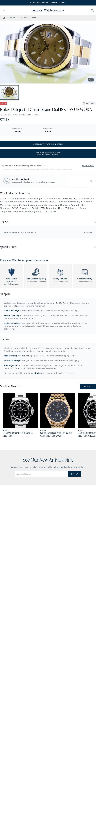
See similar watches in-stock (48, 144)
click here (38, 373)
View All (88, 386)
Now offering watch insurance (48, 3)
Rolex (12, 18)
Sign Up (74, 474)
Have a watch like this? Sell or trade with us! (48, 154)
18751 (34, 18)
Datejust (23, 18)
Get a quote (88, 166)
